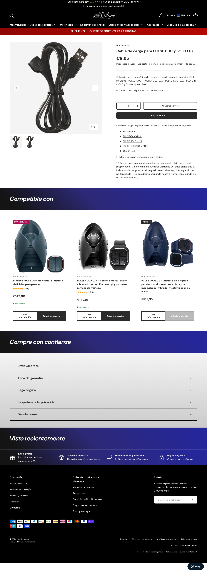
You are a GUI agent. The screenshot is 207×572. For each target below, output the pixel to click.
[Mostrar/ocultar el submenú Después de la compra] (196, 25)
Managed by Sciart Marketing (22, 542)
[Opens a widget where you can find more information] (195, 566)
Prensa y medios (19, 495)
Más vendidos (18, 24)
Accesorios (79, 493)
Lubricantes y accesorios (124, 24)
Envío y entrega (81, 511)
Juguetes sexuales (41, 24)
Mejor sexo (66, 24)
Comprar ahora (157, 115)
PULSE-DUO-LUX (174, 80)
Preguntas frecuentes (85, 505)
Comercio (15, 507)
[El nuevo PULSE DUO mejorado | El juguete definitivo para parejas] (39, 246)
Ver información (25, 316)
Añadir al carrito (170, 105)
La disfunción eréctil (92, 24)
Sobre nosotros (18, 483)
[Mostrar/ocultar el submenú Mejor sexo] (75, 25)
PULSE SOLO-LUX (153, 80)
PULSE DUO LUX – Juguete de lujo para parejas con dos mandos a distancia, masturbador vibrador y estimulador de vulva (165, 286)
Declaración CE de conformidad (183, 545)
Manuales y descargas (85, 487)
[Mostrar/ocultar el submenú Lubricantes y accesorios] (142, 25)
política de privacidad (166, 539)
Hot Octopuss (123, 45)
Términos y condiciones (142, 539)
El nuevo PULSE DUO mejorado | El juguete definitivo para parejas (38, 282)
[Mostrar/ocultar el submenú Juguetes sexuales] (55, 25)
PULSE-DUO (135, 80)
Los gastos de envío (148, 63)
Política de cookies (189, 539)
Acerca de (153, 24)
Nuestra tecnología (20, 489)
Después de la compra (180, 24)
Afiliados (14, 501)
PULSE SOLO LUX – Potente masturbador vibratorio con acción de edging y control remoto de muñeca (102, 284)
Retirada (123, 539)
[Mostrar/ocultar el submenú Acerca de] (162, 25)
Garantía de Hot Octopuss (87, 499)
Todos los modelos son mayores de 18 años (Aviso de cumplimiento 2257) (165, 552)
